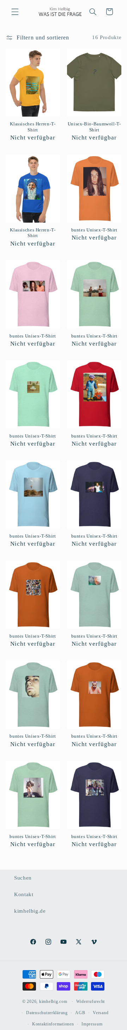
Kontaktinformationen (53, 1024)
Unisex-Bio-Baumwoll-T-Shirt (94, 127)
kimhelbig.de (30, 911)
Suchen (23, 878)
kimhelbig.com (53, 1001)
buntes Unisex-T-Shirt (94, 230)
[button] (15, 12)
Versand (100, 1013)
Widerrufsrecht (90, 1001)
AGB (80, 1013)
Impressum (92, 1024)
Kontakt (23, 894)
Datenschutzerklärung (47, 1013)
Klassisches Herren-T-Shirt (32, 127)
